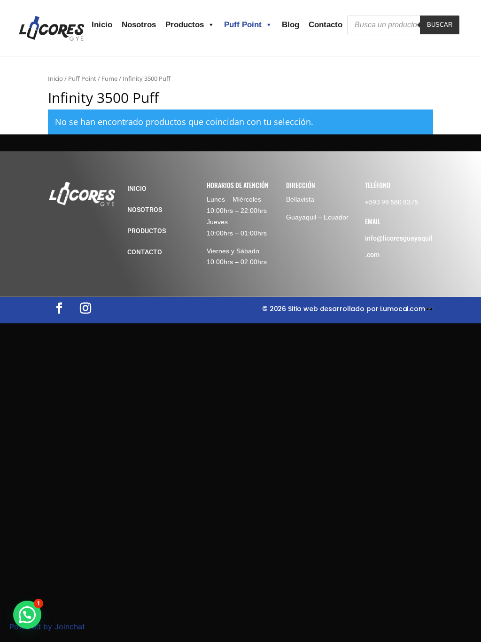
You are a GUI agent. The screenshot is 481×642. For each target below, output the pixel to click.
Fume (109, 78)
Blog (290, 24)
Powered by (47, 626)
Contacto (325, 24)
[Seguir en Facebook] (59, 308)
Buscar (439, 24)
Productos (184, 24)
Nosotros (139, 24)
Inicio (102, 24)
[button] (27, 615)
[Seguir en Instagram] (85, 308)
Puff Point (243, 24)
